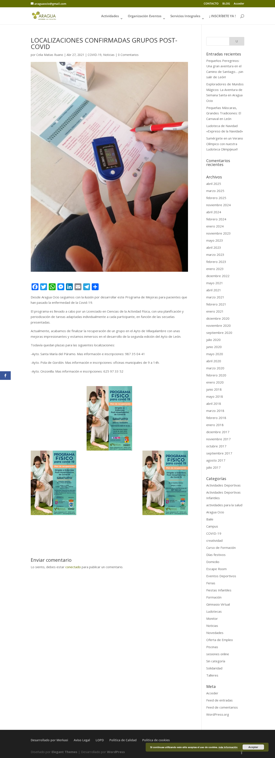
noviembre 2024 (218, 205)
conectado (73, 567)
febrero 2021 (216, 304)
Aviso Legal (82, 740)
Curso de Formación (221, 547)
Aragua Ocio (215, 512)
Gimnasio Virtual (218, 604)
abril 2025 (213, 183)
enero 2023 (215, 269)
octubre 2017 (216, 446)
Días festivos (216, 554)
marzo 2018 (215, 410)
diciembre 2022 (217, 276)
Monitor (212, 618)
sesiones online (217, 654)
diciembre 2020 (217, 318)
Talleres (212, 675)
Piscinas (212, 647)
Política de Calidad (123, 740)
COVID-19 (94, 55)
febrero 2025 (216, 198)
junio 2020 (214, 347)
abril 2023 (213, 247)
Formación (214, 597)
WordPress (116, 752)
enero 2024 (215, 226)
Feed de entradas (219, 700)
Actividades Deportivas (223, 485)
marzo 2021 (215, 297)
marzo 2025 (215, 191)
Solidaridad (214, 668)
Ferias (210, 583)
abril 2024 (213, 212)
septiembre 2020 (219, 332)
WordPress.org (217, 714)
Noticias (109, 55)
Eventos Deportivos (221, 576)
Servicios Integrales (185, 16)
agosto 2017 (215, 460)
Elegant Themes (64, 752)
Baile (209, 519)
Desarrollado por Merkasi (49, 740)
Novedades (214, 633)
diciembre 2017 (217, 432)
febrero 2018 (216, 418)
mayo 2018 (214, 396)
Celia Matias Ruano (49, 55)
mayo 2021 (214, 283)
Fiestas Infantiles (218, 590)
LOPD (100, 740)
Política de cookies (156, 740)
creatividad (214, 540)
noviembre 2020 (218, 325)
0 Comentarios (128, 55)
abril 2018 (213, 403)
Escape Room (216, 569)
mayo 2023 (214, 240)
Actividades (110, 16)
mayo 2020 (214, 354)
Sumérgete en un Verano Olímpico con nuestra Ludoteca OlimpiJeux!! (224, 143)
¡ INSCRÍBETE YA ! (222, 16)
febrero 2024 (216, 219)
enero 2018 (215, 425)
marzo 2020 (215, 368)
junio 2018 (214, 389)
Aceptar (253, 747)
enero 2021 (215, 311)
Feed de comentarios (222, 707)
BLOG (226, 3)
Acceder (239, 3)
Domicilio (212, 562)
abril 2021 (213, 290)
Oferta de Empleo (219, 640)
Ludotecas (214, 611)
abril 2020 (213, 361)
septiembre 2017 (219, 453)
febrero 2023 (216, 261)
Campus (212, 526)
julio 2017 (213, 467)
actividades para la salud (224, 505)
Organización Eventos (144, 16)
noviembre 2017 (218, 439)
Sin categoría (215, 661)
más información (228, 747)
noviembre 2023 (218, 233)
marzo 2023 (215, 254)
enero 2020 (215, 382)
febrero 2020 (216, 375)
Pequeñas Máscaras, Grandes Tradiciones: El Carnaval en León (223, 113)
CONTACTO (211, 3)
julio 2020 (213, 340)
